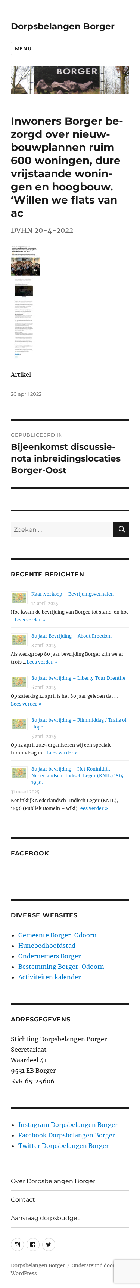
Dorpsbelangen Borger (63, 26)
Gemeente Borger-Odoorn (57, 935)
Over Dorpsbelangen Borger (53, 1181)
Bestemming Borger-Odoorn (61, 966)
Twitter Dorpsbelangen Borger (63, 1145)
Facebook (30, 853)
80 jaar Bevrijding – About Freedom (71, 636)
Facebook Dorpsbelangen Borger (66, 1135)
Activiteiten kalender (49, 977)
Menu (23, 48)
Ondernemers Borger (49, 956)
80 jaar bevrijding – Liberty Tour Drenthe (78, 678)
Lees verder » (30, 620)
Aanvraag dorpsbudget (45, 1218)
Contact (23, 1199)
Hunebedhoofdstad (46, 945)
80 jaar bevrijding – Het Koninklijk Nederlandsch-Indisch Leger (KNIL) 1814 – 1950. (79, 775)
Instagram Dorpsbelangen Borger (68, 1124)
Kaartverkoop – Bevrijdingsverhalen (72, 594)
